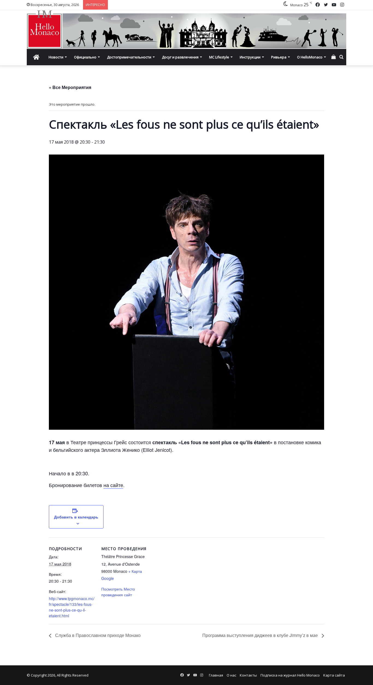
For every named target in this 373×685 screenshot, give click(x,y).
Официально (85, 57)
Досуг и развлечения (180, 57)
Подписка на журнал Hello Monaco (290, 675)
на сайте (113, 484)
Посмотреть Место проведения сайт (118, 591)
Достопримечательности (129, 57)
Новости (56, 57)
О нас (231, 675)
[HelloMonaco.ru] (186, 29)
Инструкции (250, 57)
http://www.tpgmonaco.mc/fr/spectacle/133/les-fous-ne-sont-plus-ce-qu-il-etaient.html (71, 607)
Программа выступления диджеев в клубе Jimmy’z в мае (260, 635)
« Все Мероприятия (70, 87)
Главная (216, 675)
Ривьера (278, 57)
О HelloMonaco (309, 57)
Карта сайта (334, 675)
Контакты (248, 675)
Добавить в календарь (76, 517)
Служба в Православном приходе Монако (97, 635)
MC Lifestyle (219, 57)
